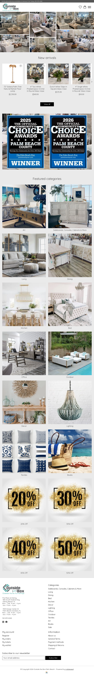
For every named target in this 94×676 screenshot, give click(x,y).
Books (70, 475)
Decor (24, 426)
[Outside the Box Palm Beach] (10, 7)
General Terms (54, 639)
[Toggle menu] (89, 7)
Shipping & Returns (56, 645)
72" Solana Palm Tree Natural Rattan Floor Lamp (12, 89)
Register (5, 635)
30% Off (69, 524)
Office (24, 377)
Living (24, 279)
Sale (50, 627)
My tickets (6, 642)
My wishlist (6, 645)
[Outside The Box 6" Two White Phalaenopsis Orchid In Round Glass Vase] (35, 74)
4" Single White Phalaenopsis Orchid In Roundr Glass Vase (81, 89)
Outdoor (70, 377)
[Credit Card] (46, 673)
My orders (6, 639)
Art (24, 230)
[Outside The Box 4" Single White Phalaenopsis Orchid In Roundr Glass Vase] (81, 74)
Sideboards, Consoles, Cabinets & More (69, 230)
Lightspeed (69, 669)
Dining (69, 279)
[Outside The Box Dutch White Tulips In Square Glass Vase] (58, 74)
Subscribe (53, 658)
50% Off (69, 573)
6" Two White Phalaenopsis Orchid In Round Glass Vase (35, 89)
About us (52, 635)
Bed (70, 328)
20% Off (24, 524)
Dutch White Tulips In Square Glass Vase (58, 88)
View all (47, 104)
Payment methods (56, 642)
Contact (51, 648)
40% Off (24, 573)
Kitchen (24, 328)
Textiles (24, 475)
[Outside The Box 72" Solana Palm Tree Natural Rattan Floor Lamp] (12, 74)
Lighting (70, 426)
